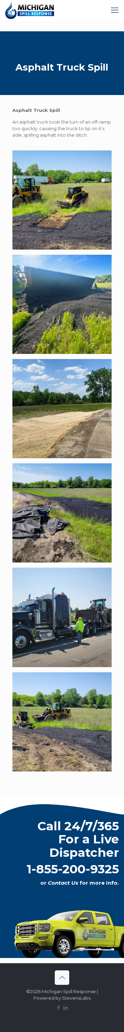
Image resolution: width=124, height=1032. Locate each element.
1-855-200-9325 (73, 869)
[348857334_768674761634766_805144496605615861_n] (62, 512)
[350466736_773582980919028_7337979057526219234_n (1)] (62, 304)
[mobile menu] (115, 10)
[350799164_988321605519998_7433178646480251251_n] (62, 721)
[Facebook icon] (58, 1007)
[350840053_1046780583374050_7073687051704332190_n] (62, 200)
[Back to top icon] (62, 977)
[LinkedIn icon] (65, 1007)
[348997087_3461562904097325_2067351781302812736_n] (62, 617)
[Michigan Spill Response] (29, 10)
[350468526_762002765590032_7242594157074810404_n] (62, 408)
